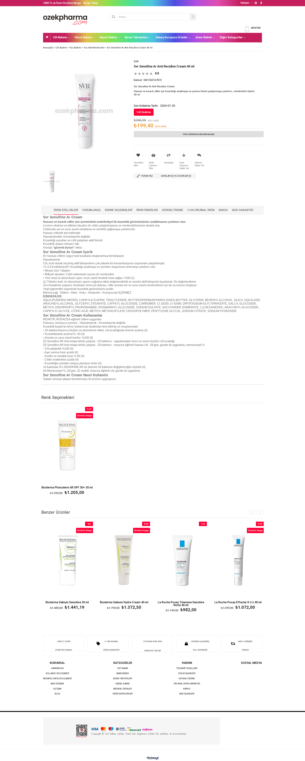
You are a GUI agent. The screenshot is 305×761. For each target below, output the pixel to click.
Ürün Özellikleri (66, 210)
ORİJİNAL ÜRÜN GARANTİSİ (187, 684)
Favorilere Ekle (67, 451)
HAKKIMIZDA (57, 668)
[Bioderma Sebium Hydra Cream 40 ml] (124, 560)
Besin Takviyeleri (136, 37)
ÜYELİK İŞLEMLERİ (186, 673)
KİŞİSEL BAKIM (123, 684)
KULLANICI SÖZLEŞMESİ (57, 673)
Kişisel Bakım (108, 37)
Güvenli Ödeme (172, 210)
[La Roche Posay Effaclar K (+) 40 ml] (238, 560)
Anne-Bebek (204, 37)
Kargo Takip (90, 3)
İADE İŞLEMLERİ (186, 694)
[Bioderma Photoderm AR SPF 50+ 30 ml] (67, 445)
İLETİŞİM (57, 689)
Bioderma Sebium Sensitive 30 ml (67, 602)
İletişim (245, 3)
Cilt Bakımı (60, 37)
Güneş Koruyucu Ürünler (172, 37)
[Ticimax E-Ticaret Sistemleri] (152, 758)
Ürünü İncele (79, 451)
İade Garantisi (242, 210)
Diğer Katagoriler (231, 37)
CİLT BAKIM (122, 668)
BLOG (57, 694)
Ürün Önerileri (147, 210)
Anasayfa (48, 37)
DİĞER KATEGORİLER (123, 694)
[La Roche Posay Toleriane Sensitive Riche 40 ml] (181, 560)
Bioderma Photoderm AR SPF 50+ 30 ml (67, 487)
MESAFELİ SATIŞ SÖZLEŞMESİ (57, 678)
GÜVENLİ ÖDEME (187, 678)
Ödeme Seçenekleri (118, 210)
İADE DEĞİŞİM (57, 684)
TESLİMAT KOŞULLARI (186, 668)
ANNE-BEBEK (122, 673)
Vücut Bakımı (83, 37)
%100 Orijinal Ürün (201, 210)
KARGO (186, 689)
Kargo (223, 210)
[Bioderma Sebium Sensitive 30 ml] (67, 560)
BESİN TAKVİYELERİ (122, 678)
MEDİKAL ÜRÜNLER (122, 689)
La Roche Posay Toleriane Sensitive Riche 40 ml (181, 604)
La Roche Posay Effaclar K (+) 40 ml (238, 602)
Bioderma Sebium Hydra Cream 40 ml (124, 602)
